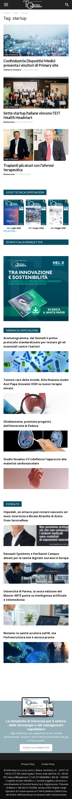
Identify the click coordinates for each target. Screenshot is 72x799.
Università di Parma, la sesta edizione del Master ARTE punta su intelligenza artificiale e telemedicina (35, 595)
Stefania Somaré (12, 69)
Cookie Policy (48, 764)
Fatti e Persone (11, 54)
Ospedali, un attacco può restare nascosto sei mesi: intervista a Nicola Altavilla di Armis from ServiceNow (35, 516)
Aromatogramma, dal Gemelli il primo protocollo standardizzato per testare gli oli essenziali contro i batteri (34, 342)
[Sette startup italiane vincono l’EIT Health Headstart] (36, 93)
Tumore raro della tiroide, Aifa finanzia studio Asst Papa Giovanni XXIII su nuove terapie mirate (36, 384)
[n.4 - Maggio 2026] (58, 213)
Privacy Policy (27, 764)
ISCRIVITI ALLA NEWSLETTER (36, 747)
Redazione (9, 122)
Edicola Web (9, 231)
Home (6, 13)
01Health (12, 504)
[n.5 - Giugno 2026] (36, 213)
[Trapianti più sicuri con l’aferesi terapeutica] (36, 145)
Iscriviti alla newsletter (24, 242)
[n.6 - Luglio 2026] (13, 213)
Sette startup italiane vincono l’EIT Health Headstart (31, 115)
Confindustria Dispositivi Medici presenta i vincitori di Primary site (30, 63)
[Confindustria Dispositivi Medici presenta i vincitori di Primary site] (36, 40)
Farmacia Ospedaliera (22, 330)
